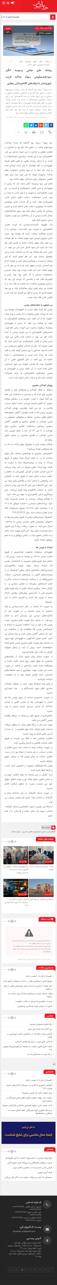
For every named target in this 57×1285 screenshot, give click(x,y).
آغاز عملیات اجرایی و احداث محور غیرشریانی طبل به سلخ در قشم (28, 987)
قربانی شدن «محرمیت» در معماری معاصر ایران (32, 1167)
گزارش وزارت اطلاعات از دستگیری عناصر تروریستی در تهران (29, 1035)
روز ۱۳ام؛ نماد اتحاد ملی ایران (40, 1029)
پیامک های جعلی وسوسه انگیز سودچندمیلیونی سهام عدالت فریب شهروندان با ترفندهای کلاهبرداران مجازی (28, 76)
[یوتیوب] (16, 1269)
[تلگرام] (33, 1269)
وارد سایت (25, 959)
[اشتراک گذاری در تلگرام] (31, 125)
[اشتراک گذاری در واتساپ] (26, 125)
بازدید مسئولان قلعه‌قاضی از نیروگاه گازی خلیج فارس (29, 1162)
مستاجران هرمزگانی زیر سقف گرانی (41, 899)
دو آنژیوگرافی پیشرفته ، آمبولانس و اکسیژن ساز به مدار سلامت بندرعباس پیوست (15, 869)
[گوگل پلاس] (28, 1269)
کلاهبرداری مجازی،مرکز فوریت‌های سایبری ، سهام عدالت (33, 831)
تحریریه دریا (34, 117)
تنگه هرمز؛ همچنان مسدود (40, 1024)
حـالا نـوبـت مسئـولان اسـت (39, 1054)
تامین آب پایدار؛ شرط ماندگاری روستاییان (34, 1006)
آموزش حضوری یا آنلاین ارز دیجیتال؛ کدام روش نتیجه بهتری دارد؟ (16, 902)
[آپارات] (22, 1269)
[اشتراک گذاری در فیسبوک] (51, 125)
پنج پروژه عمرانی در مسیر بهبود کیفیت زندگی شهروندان (28, 1158)
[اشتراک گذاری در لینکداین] (36, 125)
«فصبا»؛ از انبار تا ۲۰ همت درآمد (39, 976)
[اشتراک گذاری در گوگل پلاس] (41, 125)
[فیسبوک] (51, 1269)
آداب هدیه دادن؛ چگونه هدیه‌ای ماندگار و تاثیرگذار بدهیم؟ (27, 1105)
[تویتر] (45, 1269)
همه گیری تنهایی (45, 1172)
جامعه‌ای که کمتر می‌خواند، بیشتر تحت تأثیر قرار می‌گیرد (28, 1177)
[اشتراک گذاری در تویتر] (46, 125)
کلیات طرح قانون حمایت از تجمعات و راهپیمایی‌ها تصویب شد (27, 1048)
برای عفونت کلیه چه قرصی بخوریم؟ (37, 1093)
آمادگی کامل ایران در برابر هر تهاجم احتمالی (33, 1041)
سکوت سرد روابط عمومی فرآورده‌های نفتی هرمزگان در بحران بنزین (29, 1099)
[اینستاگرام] (39, 1269)
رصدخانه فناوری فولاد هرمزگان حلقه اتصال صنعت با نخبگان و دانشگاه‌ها (30, 1112)
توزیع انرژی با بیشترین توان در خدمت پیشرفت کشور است (27, 981)
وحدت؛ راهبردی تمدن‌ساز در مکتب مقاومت (33, 1001)
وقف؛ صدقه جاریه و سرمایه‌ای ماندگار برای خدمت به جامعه (30, 995)
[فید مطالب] (10, 1269)
